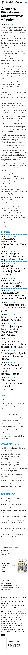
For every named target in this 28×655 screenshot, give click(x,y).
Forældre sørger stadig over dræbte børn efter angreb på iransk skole (12, 256)
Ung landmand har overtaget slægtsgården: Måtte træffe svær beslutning (12, 456)
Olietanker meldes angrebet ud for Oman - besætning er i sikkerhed (13, 295)
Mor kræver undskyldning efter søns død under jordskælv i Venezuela (13, 270)
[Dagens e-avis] (22, 565)
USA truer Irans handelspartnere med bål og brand (13, 383)
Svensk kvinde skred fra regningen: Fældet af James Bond (12, 535)
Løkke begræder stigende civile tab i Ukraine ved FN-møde (13, 356)
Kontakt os (4, 551)
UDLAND (3, 25)
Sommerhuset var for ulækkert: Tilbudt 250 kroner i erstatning (11, 475)
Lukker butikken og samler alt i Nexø (13, 400)
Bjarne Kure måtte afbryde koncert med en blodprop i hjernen (13, 463)
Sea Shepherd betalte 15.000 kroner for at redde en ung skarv (13, 419)
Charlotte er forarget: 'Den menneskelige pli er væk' (10, 413)
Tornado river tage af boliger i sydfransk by (11, 318)
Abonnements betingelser (9, 586)
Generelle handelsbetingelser (10, 629)
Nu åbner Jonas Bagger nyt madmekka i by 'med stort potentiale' (14, 469)
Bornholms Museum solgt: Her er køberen (12, 487)
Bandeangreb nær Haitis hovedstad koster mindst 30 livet (13, 308)
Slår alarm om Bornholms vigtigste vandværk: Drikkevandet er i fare (12, 425)
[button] (26, 2)
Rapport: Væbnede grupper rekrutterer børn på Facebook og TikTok (13, 344)
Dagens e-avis (5, 563)
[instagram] (4, 635)
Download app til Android (6, 572)
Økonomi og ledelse (7, 553)
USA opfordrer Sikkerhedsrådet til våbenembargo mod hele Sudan (13, 243)
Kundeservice (5, 590)
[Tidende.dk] (14, 2)
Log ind (2, 4)
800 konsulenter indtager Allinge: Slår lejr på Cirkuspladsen (13, 529)
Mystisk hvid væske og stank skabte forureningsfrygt (13, 449)
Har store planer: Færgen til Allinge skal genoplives (13, 437)
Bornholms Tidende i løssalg (10, 588)
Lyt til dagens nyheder (8, 565)
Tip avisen (4, 555)
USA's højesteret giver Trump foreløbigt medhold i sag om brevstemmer (12, 331)
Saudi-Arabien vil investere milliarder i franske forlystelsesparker (11, 370)
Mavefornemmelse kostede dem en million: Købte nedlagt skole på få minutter (12, 406)
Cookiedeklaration (19, 631)
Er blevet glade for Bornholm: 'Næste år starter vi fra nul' (13, 511)
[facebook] (2, 635)
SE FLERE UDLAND (7, 390)
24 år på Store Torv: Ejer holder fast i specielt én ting (13, 481)
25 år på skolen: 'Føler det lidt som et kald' (13, 431)
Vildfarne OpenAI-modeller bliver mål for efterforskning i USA (12, 283)
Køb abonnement (6, 584)
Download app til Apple (6, 568)
